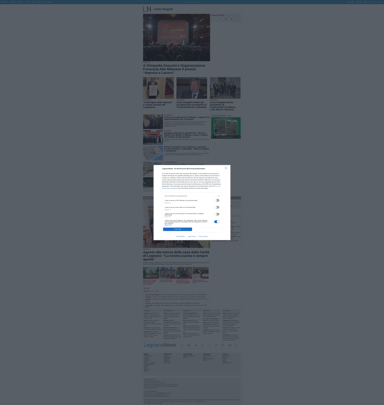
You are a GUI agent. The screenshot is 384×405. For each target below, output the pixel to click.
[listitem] (192, 196)
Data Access (192, 236)
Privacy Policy (203, 236)
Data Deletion (180, 236)
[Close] (226, 169)
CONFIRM (177, 229)
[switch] (216, 200)
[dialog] (192, 202)
